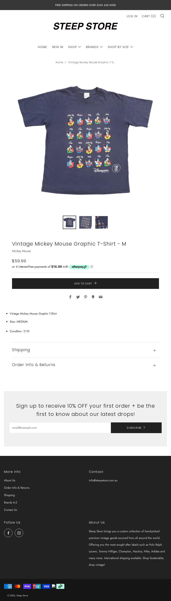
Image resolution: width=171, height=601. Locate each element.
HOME (42, 47)
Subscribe (134, 428)
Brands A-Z (10, 502)
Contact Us (10, 510)
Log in (132, 16)
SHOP (72, 47)
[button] (69, 222)
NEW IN (57, 47)
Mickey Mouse (21, 251)
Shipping (9, 495)
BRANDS (92, 47)
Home (59, 62)
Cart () (149, 16)
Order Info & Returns (16, 488)
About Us (9, 480)
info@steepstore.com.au (103, 480)
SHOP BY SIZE (118, 47)
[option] (85, 140)
